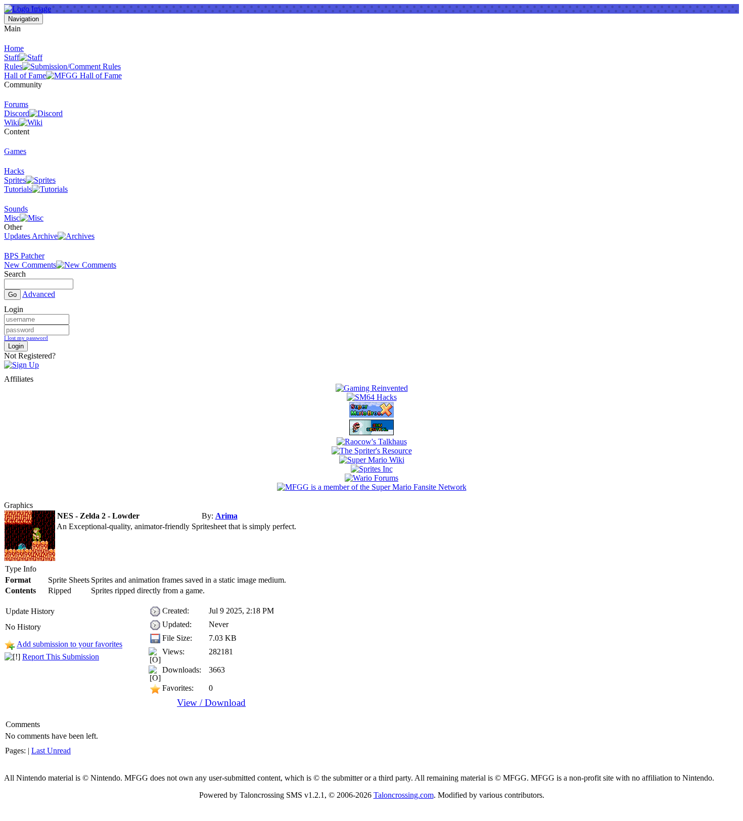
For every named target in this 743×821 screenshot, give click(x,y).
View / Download (211, 702)
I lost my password (26, 338)
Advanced (38, 294)
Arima (226, 515)
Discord (16, 113)
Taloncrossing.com (404, 795)
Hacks (14, 171)
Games (15, 151)
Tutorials (18, 189)
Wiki (11, 122)
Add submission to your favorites (69, 644)
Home (14, 48)
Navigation (23, 19)
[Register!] (21, 365)
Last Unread (51, 750)
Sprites (15, 180)
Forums (16, 104)
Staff (11, 57)
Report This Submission (60, 656)
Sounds (16, 208)
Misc (12, 218)
